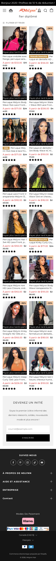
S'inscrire (28, 438)
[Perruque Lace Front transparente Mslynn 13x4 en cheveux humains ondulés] (15, 176)
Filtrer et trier (15, 23)
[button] (9, 68)
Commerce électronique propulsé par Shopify (28, 554)
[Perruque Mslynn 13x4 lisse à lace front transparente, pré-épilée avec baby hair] (15, 130)
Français (27, 540)
